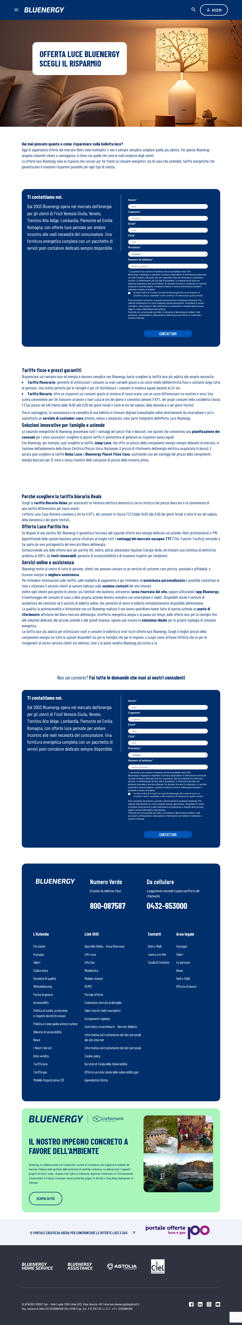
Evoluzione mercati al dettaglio (103, 1002)
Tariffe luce (40, 1064)
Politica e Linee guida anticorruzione (55, 1023)
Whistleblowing (42, 986)
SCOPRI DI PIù (45, 1198)
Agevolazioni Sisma (96, 1080)
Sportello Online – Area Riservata (104, 946)
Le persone (183, 962)
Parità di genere (43, 994)
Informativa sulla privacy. (154, 309)
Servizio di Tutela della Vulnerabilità (106, 1064)
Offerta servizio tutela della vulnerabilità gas (112, 1072)
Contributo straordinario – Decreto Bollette (111, 1026)
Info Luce (90, 954)
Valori (36, 962)
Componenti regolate (97, 1018)
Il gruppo (38, 954)
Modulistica (91, 970)
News (36, 1040)
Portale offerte (94, 994)
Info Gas (90, 962)
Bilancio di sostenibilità (47, 1032)
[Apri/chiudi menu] (18, 10)
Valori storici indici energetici (102, 1010)
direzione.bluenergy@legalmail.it (121, 1304)
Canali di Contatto (158, 962)
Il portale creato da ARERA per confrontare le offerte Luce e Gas (79, 1232)
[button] (196, 9)
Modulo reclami (94, 978)
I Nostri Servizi (42, 1048)
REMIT (88, 986)
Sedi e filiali (155, 946)
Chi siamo (39, 946)
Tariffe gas (40, 1072)
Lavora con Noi (157, 954)
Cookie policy (92, 1056)
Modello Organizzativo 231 (48, 1080)
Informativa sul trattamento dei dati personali (113, 1048)
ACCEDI (217, 10)
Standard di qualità (44, 978)
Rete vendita (41, 1056)
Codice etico (40, 970)
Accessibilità (41, 1002)
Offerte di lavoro (186, 986)
